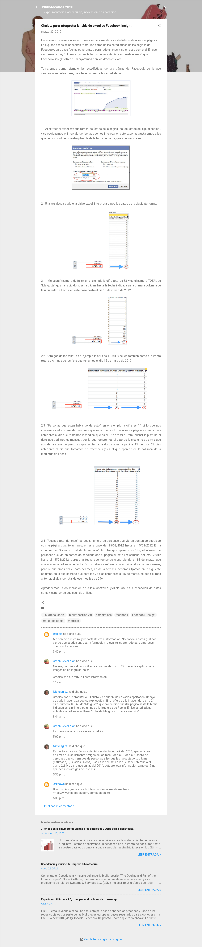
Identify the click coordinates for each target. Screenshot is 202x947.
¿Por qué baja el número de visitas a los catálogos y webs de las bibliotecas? (87, 828)
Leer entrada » (149, 854)
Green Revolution (64, 661)
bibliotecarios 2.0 (80, 615)
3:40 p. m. (59, 651)
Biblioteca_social (53, 615)
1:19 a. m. (59, 682)
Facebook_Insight (144, 615)
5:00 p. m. (59, 736)
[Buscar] (165, 8)
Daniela (57, 634)
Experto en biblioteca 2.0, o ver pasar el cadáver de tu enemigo (79, 899)
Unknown (59, 784)
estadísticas (104, 615)
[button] (159, 26)
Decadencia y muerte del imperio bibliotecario (69, 864)
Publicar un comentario (59, 806)
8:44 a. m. (59, 716)
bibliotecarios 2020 (57, 7)
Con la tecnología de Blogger (103, 939)
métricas (74, 621)
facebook (122, 615)
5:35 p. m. (59, 774)
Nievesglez (60, 691)
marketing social (53, 621)
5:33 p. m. (59, 798)
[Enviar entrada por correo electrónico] (43, 609)
